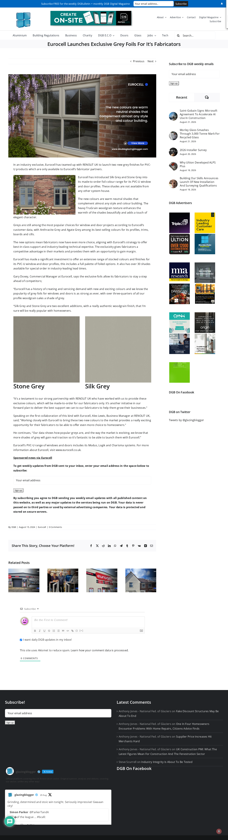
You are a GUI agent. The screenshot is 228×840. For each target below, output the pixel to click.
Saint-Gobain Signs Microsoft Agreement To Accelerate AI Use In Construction (198, 114)
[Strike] (49, 631)
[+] (81, 630)
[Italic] (39, 631)
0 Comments (55, 527)
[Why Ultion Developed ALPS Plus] (173, 164)
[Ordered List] (53, 631)
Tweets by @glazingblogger (186, 420)
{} (77, 630)
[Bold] (35, 631)
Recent (181, 97)
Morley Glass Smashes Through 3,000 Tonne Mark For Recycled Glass (200, 133)
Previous (138, 61)
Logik (101, 445)
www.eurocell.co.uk (68, 450)
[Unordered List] (58, 631)
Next (151, 61)
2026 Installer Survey (193, 150)
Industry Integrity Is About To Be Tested (166, 762)
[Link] (72, 631)
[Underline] (44, 631)
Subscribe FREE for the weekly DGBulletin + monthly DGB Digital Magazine (85, 3)
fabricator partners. (89, 169)
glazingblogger (24, 795)
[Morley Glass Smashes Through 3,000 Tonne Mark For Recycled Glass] (173, 133)
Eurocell (50, 164)
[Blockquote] (63, 631)
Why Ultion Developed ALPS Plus (198, 164)
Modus (92, 445)
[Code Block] (67, 631)
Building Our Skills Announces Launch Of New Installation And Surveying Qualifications (199, 181)
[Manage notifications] (219, 831)
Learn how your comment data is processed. (100, 650)
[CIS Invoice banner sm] (91, 12)
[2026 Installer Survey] (173, 150)
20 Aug (43, 795)
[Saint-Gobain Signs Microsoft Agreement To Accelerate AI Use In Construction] (173, 114)
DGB (14, 527)
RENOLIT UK (90, 164)
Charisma (118, 445)
